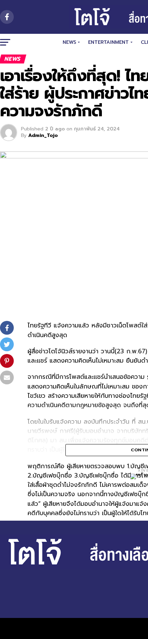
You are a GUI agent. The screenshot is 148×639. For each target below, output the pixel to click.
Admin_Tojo (43, 135)
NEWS (69, 42)
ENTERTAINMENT (108, 42)
